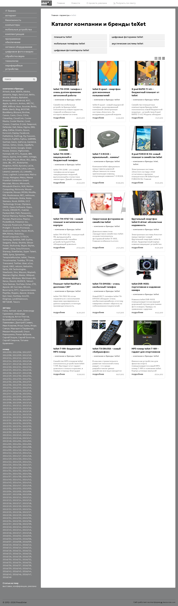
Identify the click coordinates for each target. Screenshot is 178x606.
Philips (30, 216)
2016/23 (7, 553)
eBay (5, 130)
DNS (33, 127)
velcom (18, 266)
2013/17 (7, 411)
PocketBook (8, 222)
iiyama (13, 156)
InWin (25, 156)
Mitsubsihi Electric (11, 186)
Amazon (7, 100)
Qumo (17, 231)
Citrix (25, 115)
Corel (27, 121)
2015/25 (7, 512)
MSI (4, 195)
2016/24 (17, 553)
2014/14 (26, 453)
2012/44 (7, 390)
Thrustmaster (9, 260)
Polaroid (7, 225)
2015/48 (26, 533)
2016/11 (17, 544)
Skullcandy (15, 245)
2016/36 (7, 565)
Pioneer (6, 219)
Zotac (28, 284)
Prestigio (27, 225)
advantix (7, 94)
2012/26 (7, 373)
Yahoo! (29, 281)
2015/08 (17, 494)
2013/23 (26, 414)
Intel (19, 156)
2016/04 (7, 539)
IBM (30, 154)
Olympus (26, 204)
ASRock (11, 106)
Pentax (22, 216)
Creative (15, 124)
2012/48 (17, 393)
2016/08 (17, 541)
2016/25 (26, 553)
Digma (26, 127)
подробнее (59, 117)
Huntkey (17, 296)
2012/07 (26, 352)
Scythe (29, 239)
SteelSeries (16, 251)
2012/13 (26, 358)
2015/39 (26, 524)
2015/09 (26, 494)
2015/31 (7, 518)
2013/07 (26, 399)
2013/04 (26, 396)
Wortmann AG (28, 278)
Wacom (22, 272)
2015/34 (7, 521)
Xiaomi (12, 281)
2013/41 (26, 432)
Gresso (13, 151)
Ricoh (30, 231)
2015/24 (26, 509)
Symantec (20, 254)
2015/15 (26, 500)
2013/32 (26, 423)
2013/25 (17, 417)
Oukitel (25, 210)
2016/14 (17, 547)
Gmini (13, 148)
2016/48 (7, 577)
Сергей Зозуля (10, 337)
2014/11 (26, 450)
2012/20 (7, 367)
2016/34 (17, 562)
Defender (7, 127)
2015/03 (26, 488)
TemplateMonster (11, 257)
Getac (13, 145)
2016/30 (7, 559)
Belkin (5, 109)
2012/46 (26, 390)
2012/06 (17, 352)
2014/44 (17, 482)
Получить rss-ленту (125, 3)
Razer (24, 231)
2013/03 (17, 396)
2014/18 (26, 456)
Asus (18, 106)
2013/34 (17, 426)
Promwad (24, 228)
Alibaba (14, 97)
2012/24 (17, 370)
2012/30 (17, 376)
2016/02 (17, 536)
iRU (28, 159)
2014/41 (17, 479)
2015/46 (7, 533)
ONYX (5, 207)
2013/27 (7, 420)
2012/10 (26, 355)
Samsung (7, 239)
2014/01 (17, 441)
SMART (6, 248)
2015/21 (26, 506)
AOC (28, 100)
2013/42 (7, 435)
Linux (5, 174)
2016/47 (26, 574)
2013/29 (26, 420)
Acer (13, 91)
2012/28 (26, 373)
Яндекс (15, 293)
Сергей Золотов (26, 337)
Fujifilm (15, 139)
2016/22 (26, 550)
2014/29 (17, 467)
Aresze (30, 293)
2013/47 (26, 438)
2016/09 (26, 541)
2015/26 (17, 512)
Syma (11, 254)
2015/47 (17, 533)
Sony (12, 248)
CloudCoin (18, 118)
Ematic (18, 130)
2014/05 (26, 444)
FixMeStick (8, 136)
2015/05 (17, 491)
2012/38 (7, 385)
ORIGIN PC (15, 210)
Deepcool (31, 124)
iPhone (15, 159)
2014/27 (26, 464)
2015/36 (26, 521)
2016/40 (17, 568)
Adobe (26, 91)
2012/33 (17, 379)
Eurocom (7, 133)
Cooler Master (17, 121)
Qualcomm (8, 231)
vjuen (19, 310)
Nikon (5, 198)
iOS (4, 159)
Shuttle (22, 242)
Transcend (8, 263)
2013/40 (17, 432)
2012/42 (17, 387)
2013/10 (26, 402)
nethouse (29, 195)
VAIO (11, 266)
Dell (14, 127)
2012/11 (7, 358)
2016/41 (26, 568)
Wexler (22, 275)
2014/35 (17, 473)
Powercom (17, 225)
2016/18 (7, 550)
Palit (17, 213)
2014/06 (7, 447)
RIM (4, 233)
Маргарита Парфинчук (22, 328)
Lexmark (15, 171)
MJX (23, 186)
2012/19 (26, 364)
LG (21, 171)
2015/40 (7, 527)
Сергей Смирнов (11, 340)
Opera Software (17, 207)
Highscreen (23, 151)
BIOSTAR (25, 109)
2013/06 (17, 399)
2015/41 (17, 527)
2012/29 (7, 376)
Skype (24, 245)
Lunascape (23, 174)
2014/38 (17, 476)
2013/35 (26, 426)
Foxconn (31, 136)
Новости (75, 3)
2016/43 (17, 571)
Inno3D (25, 296)
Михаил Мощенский (13, 331)
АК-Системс (16, 287)
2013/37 (17, 429)
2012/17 (7, 364)
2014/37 (7, 476)
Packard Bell (8, 213)
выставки (7, 586)
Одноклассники (28, 290)
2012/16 (26, 361)
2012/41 (7, 387)
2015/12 (26, 497)
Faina (5, 310)
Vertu (5, 269)
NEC (22, 195)
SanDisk (16, 239)
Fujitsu (23, 139)
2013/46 (17, 438)
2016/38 (26, 565)
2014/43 (7, 482)
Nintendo (13, 198)
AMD (14, 100)
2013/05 (7, 399)
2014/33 (26, 470)
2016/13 (7, 547)
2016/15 (26, 547)
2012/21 (17, 367)
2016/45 (7, 574)
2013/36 (7, 429)
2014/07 (17, 447)
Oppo (29, 207)
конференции (20, 586)
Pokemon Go (21, 222)
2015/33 (26, 518)
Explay (15, 133)
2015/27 (26, 512)
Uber (24, 263)
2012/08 (7, 355)
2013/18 (17, 411)
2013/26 (26, 417)
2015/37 (7, 524)
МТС (16, 290)
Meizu (23, 177)
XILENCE (21, 281)
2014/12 (7, 453)
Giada (20, 145)
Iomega (32, 156)
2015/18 (26, 503)
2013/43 (17, 435)
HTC (17, 154)
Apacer (23, 293)
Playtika (6, 293)
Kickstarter (22, 162)
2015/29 (17, 515)
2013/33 (7, 426)
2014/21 (26, 459)
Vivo (16, 272)
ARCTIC (30, 103)
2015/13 (7, 500)
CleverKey (7, 118)
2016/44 (26, 571)
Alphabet (23, 97)
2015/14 (17, 500)
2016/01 (7, 536)
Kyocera (23, 165)
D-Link (23, 124)
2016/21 (17, 550)
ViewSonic (8, 272)
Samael (12, 310)
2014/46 (7, 485)
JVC (14, 162)
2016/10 (7, 544)
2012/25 (26, 370)
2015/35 (17, 521)
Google (21, 148)
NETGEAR (7, 302)
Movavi (17, 192)
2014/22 (7, 462)
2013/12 (17, 405)
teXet (24, 257)
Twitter (17, 263)
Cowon (6, 124)
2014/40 (7, 479)
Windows (16, 278)
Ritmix (10, 233)
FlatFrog (18, 136)
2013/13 (26, 405)
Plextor (26, 219)
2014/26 (17, 464)
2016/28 (17, 556)
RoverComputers (11, 236)
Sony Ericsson (23, 248)
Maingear (14, 177)
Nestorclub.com (169, 602)
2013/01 (26, 393)
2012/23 (7, 370)
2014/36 (26, 473)
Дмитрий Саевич (23, 322)
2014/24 (26, 462)
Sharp (15, 242)
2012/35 (7, 382)
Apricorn (13, 103)
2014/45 (26, 482)
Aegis (15, 94)
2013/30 (7, 423)
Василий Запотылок (12, 319)
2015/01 (7, 488)
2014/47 (17, 485)
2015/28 (7, 515)
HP (12, 154)
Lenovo (31, 168)
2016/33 (7, 562)
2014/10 (17, 450)
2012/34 (26, 379)
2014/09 (7, 450)
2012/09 (17, 355)
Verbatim (27, 266)
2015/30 (26, 515)
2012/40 (26, 385)
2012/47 (7, 393)
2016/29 (26, 556)
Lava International (11, 168)
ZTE (34, 284)
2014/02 (26, 441)
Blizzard (17, 112)
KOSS (15, 165)
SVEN (5, 254)
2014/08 (26, 447)
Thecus (31, 257)
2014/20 (17, 459)
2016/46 (17, 574)
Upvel (5, 266)
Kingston (7, 165)
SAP (23, 239)
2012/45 (17, 390)
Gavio (14, 142)
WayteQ (31, 272)
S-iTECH (24, 236)
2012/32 (7, 379)
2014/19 (7, 459)
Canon (6, 115)
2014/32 (17, 470)
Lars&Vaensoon (20, 299)
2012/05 (7, 352)
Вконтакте (8, 290)
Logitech (13, 174)
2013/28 (17, 420)
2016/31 (17, 559)
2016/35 (26, 562)
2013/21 (17, 414)
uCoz (30, 263)
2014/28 (7, 467)
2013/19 (26, 411)
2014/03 (7, 444)
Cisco (19, 115)
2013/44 (26, 435)
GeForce (22, 142)
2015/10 (7, 497)
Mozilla (32, 192)
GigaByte (28, 145)
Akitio (32, 94)
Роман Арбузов (23, 334)
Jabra (33, 159)
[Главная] (46, 3)
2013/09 (17, 402)
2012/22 (26, 367)
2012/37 (26, 382)
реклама (32, 586)
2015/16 (7, 503)
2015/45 (26, 530)
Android (21, 100)
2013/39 (7, 432)
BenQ (12, 109)
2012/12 (17, 358)
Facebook (24, 133)
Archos (22, 103)
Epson (26, 130)
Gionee (6, 148)
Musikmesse (13, 195)
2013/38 (26, 429)
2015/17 (17, 503)
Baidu (33, 106)
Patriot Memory (10, 216)
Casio (13, 115)
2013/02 (7, 396)
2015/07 (7, 494)
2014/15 (7, 456)
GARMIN (32, 139)
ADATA (19, 91)
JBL (9, 162)
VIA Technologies (17, 269)
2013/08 (7, 402)
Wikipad (30, 275)
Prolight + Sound (11, 228)
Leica (23, 168)
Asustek (26, 106)
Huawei (23, 154)
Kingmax (7, 299)
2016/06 (26, 539)
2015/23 (17, 509)
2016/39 (7, 568)
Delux (19, 127)
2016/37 (17, 565)
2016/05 (17, 539)
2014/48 (26, 485)
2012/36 (17, 382)
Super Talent (29, 251)
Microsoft (24, 183)
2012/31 (26, 376)
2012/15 (17, 361)
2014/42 (26, 479)
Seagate (7, 242)
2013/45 (7, 438)
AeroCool (23, 94)
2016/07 (7, 541)
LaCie (30, 165)
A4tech (6, 91)
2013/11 (7, 405)
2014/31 (7, 470)
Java (5, 162)
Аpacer (6, 287)
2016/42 (7, 571)
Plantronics (16, 219)
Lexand (6, 171)
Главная (61, 3)
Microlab (7, 183)
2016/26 (7, 556)
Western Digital (10, 275)
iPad (9, 159)
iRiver (22, 159)
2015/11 (17, 497)
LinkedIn (28, 171)
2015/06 (26, 491)
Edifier (11, 130)
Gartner (6, 142)
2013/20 (7, 414)
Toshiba (21, 260)
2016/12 (26, 544)
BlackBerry (8, 112)
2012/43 (26, 387)
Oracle (6, 210)
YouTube (20, 284)
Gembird (31, 142)
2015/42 (26, 527)
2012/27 (17, 373)
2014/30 (26, 467)
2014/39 (26, 476)
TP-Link (29, 260)
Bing (18, 109)
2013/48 (7, 441)
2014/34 (7, 473)
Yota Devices (9, 284)
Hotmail (6, 154)
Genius (6, 145)
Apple (5, 103)
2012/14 (7, 361)
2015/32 (17, 518)
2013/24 (7, 417)
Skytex (31, 245)
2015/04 (7, 491)
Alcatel (6, 97)
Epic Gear (7, 296)
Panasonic (26, 213)
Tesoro (16, 302)
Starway (6, 251)
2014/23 (17, 462)
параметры (65, 15)
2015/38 (17, 524)
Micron (15, 183)
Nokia (22, 198)
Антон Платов (22, 316)
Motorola (19, 189)
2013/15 (17, 408)
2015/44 (17, 530)
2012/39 (17, 385)
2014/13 (17, 453)
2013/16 (26, 408)
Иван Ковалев (9, 325)
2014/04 (17, 444)
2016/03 (26, 536)
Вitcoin (26, 287)
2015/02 (17, 488)
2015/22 (7, 509)
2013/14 (7, 408)
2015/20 (17, 506)
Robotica (18, 233)
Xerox (5, 281)
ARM (5, 106)
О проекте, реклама (97, 3)
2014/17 (17, 456)
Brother (26, 112)
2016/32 (26, 559)
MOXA (24, 192)
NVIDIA (21, 201)
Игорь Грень (23, 325)
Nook (14, 201)
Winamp (7, 278)
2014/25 (7, 464)
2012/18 (17, 364)
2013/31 (17, 423)
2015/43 (7, 530)
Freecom (7, 139)
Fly (24, 136)
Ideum (6, 156)
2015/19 (7, 506)
